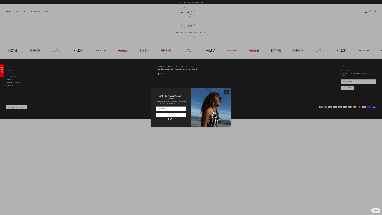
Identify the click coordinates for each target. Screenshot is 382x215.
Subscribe (171, 114)
